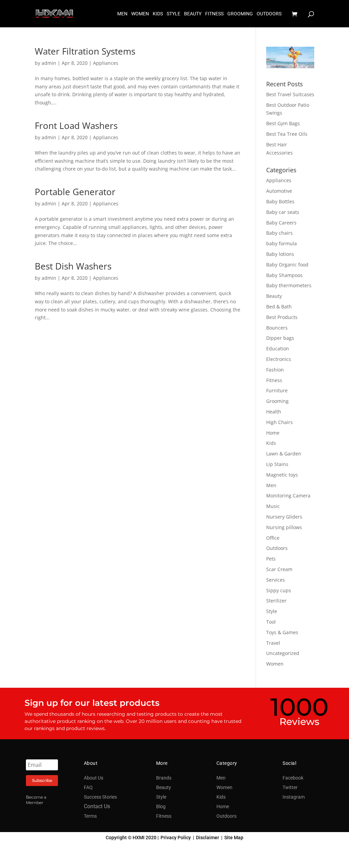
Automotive (279, 191)
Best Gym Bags (283, 123)
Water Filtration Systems (85, 51)
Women (275, 663)
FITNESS (214, 13)
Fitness (274, 380)
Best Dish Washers (73, 266)
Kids (271, 443)
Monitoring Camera (288, 495)
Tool (271, 622)
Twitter (290, 787)
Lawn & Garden (283, 453)
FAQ (88, 787)
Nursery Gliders (284, 516)
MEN (122, 13)
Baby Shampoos (284, 275)
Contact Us (97, 806)
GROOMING (240, 13)
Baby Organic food (287, 264)
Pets (271, 558)
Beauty (274, 296)
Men (271, 485)
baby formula (281, 243)
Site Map (233, 837)
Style (271, 611)
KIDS (158, 13)
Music (273, 506)
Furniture (277, 390)
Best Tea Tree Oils (286, 134)
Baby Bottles (280, 201)
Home (272, 433)
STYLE (173, 13)
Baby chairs (279, 233)
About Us (93, 778)
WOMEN (140, 13)
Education (277, 348)
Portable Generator (75, 192)
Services (275, 580)
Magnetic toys (282, 474)
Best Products (282, 317)
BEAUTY (192, 13)
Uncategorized (282, 653)
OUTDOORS (269, 13)
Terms (90, 816)
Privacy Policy (176, 837)
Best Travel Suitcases (290, 94)
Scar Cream (279, 569)
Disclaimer (207, 837)
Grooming (277, 401)
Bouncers (277, 327)
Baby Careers (281, 222)
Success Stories (100, 797)
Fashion (275, 369)
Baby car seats (282, 212)
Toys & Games (282, 632)
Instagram (294, 797)
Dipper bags (280, 338)
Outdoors (277, 548)
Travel (273, 643)
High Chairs (279, 422)
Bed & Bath (279, 306)
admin (49, 63)
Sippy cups (278, 590)
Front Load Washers (76, 125)
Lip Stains (277, 464)
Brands (163, 778)
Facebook (293, 778)
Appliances (105, 63)
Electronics (278, 359)
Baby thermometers (289, 285)
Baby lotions (280, 254)
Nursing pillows (284, 527)
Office (272, 538)
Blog (161, 806)
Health (273, 411)
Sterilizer (276, 600)
